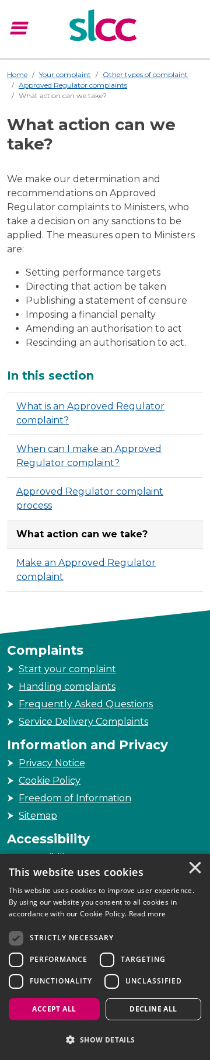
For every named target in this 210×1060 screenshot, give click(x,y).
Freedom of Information (75, 798)
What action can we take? (82, 534)
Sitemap (38, 815)
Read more (147, 914)
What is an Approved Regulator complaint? (90, 413)
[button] (105, 1040)
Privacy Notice (52, 763)
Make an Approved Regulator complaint (86, 569)
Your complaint (65, 74)
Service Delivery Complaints (83, 721)
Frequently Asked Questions (86, 704)
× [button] (194, 869)
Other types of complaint (145, 74)
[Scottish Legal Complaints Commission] (105, 26)
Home (17, 74)
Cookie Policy (49, 780)
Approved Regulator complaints (73, 85)
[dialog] (105, 957)
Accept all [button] (54, 1009)
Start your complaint (67, 669)
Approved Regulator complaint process (89, 498)
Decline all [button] (153, 1009)
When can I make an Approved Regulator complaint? (89, 455)
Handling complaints (67, 686)
